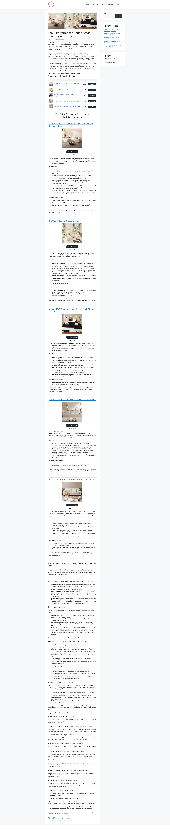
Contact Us (110, 4)
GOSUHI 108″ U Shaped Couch (62, 90)
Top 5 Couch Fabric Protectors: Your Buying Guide (60, 820)
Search (105, 13)
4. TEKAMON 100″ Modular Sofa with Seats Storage (72, 399)
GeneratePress (91, 827)
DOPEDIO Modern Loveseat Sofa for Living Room (67, 106)
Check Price (92, 84)
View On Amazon (72, 151)
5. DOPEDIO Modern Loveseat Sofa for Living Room (72, 479)
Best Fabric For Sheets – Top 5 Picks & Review (59, 818)
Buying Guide (52, 817)
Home (87, 4)
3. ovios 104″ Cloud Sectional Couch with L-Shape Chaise (71, 310)
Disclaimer (118, 4)
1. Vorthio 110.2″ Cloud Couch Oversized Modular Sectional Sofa (71, 125)
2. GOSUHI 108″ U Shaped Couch (64, 221)
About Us (103, 4)
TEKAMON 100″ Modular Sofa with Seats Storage (67, 101)
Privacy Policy (95, 4)
